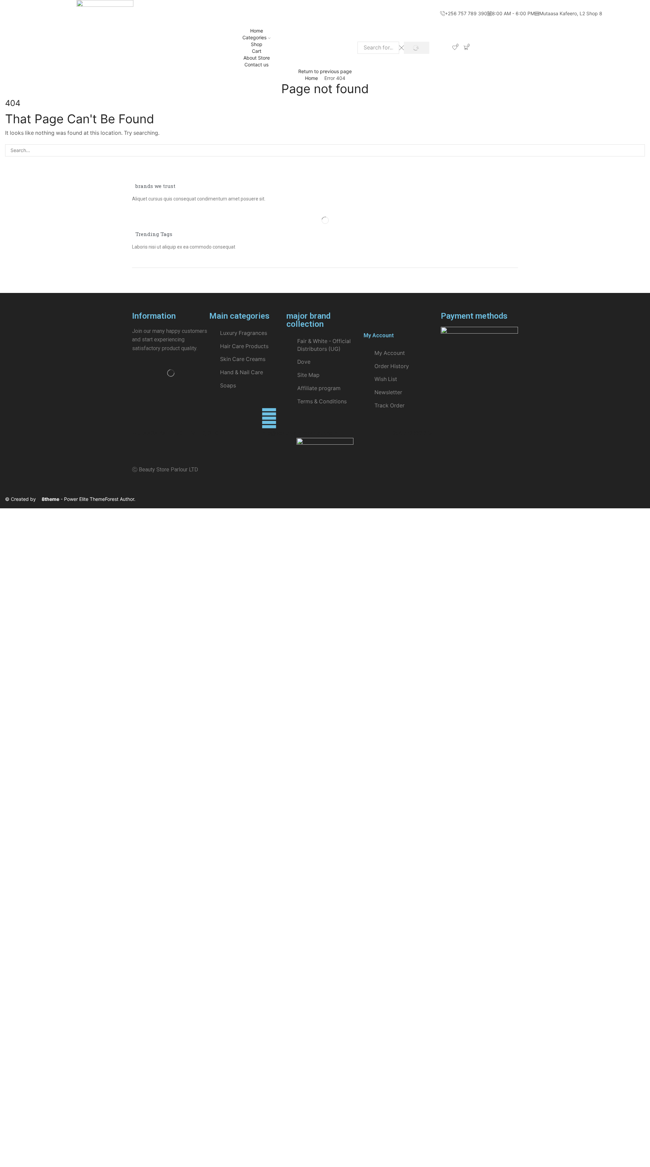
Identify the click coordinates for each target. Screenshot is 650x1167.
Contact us (256, 64)
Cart (256, 51)
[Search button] (416, 48)
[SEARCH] (638, 150)
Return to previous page (325, 71)
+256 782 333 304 (411, 433)
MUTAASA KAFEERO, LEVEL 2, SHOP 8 (179, 433)
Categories (254, 37)
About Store (256, 58)
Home (256, 31)
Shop (256, 44)
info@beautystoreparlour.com (299, 433)
